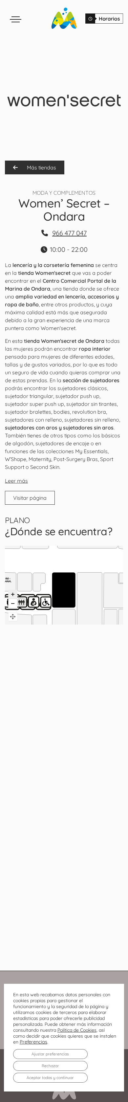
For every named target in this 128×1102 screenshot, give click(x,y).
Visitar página (30, 498)
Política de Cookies (76, 1030)
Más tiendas (41, 167)
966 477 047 (69, 233)
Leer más (16, 480)
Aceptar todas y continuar (50, 1077)
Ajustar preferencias (50, 1053)
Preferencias (33, 1042)
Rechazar (50, 1065)
